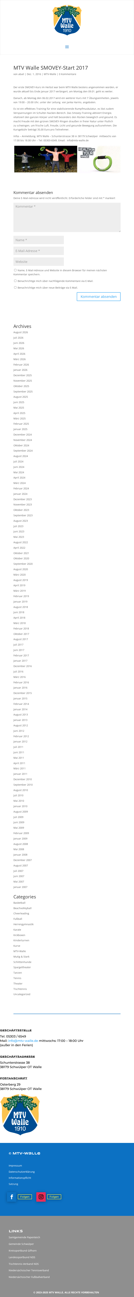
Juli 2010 (18, 795)
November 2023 (22, 504)
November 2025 (22, 380)
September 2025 (23, 391)
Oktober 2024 (21, 445)
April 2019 (19, 585)
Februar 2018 (21, 628)
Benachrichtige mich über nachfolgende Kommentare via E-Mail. (55, 281)
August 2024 (20, 456)
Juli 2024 (18, 461)
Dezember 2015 (22, 693)
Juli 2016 (18, 671)
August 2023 (20, 520)
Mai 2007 (18, 881)
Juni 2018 (18, 612)
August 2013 (20, 714)
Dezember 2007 (22, 860)
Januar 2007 (20, 887)
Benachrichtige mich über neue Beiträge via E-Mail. (48, 287)
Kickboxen (19, 935)
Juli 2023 (18, 526)
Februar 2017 (21, 655)
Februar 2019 (21, 596)
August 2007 (20, 865)
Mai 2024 (18, 472)
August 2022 (20, 542)
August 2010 (20, 790)
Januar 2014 (20, 709)
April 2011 (19, 763)
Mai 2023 (18, 536)
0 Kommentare (67, 74)
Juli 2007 (18, 871)
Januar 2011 (20, 773)
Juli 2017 (18, 644)
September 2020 (23, 563)
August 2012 (20, 725)
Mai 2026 (18, 348)
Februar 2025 (21, 423)
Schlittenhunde (22, 962)
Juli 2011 (18, 747)
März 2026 (19, 359)
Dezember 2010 (22, 779)
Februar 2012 (21, 736)
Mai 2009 (18, 827)
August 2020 (20, 569)
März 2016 (19, 677)
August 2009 (20, 811)
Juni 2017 (18, 650)
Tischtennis (20, 989)
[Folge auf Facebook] (11, 1197)
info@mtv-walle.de (23, 1041)
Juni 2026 (18, 343)
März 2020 (19, 574)
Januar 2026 (20, 369)
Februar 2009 (21, 833)
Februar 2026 (21, 364)
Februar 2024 (21, 488)
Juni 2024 (18, 467)
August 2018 (20, 607)
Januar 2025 (20, 429)
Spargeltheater (22, 967)
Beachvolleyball (22, 908)
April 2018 (19, 617)
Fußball (17, 918)
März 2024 (19, 483)
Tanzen (17, 972)
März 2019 (19, 590)
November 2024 (22, 440)
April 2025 (19, 413)
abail (21, 74)
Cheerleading (21, 913)
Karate (17, 929)
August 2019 (20, 580)
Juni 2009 (18, 822)
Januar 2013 (20, 720)
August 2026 (20, 332)
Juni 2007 (18, 876)
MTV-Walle (50, 74)
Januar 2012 (20, 741)
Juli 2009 (18, 817)
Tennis (17, 978)
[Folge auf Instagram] (41, 1197)
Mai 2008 (18, 849)
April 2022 (19, 547)
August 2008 (20, 844)
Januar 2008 (20, 854)
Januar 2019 (20, 601)
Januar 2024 (20, 493)
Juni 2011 (18, 752)
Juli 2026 (18, 337)
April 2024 (19, 477)
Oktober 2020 (21, 558)
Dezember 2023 (22, 499)
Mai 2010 (18, 800)
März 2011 (19, 768)
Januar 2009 (20, 838)
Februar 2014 (21, 704)
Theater (18, 983)
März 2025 (19, 418)
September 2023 (23, 515)
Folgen (24, 1196)
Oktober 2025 (21, 386)
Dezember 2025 (22, 375)
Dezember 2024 (22, 434)
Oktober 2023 (21, 510)
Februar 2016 (21, 682)
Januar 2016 (20, 687)
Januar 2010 (20, 806)
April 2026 (19, 353)
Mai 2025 (18, 407)
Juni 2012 (18, 730)
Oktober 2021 (21, 553)
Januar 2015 (20, 698)
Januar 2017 (20, 660)
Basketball (19, 902)
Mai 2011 (18, 757)
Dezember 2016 (22, 666)
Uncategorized (21, 994)
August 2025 (20, 396)
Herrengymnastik (23, 924)
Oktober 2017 (21, 634)
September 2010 (23, 784)
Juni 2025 (18, 402)
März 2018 (19, 623)
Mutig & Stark (21, 956)
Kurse (16, 945)
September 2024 (23, 450)
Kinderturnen (21, 940)
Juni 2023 (18, 531)
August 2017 (20, 639)
